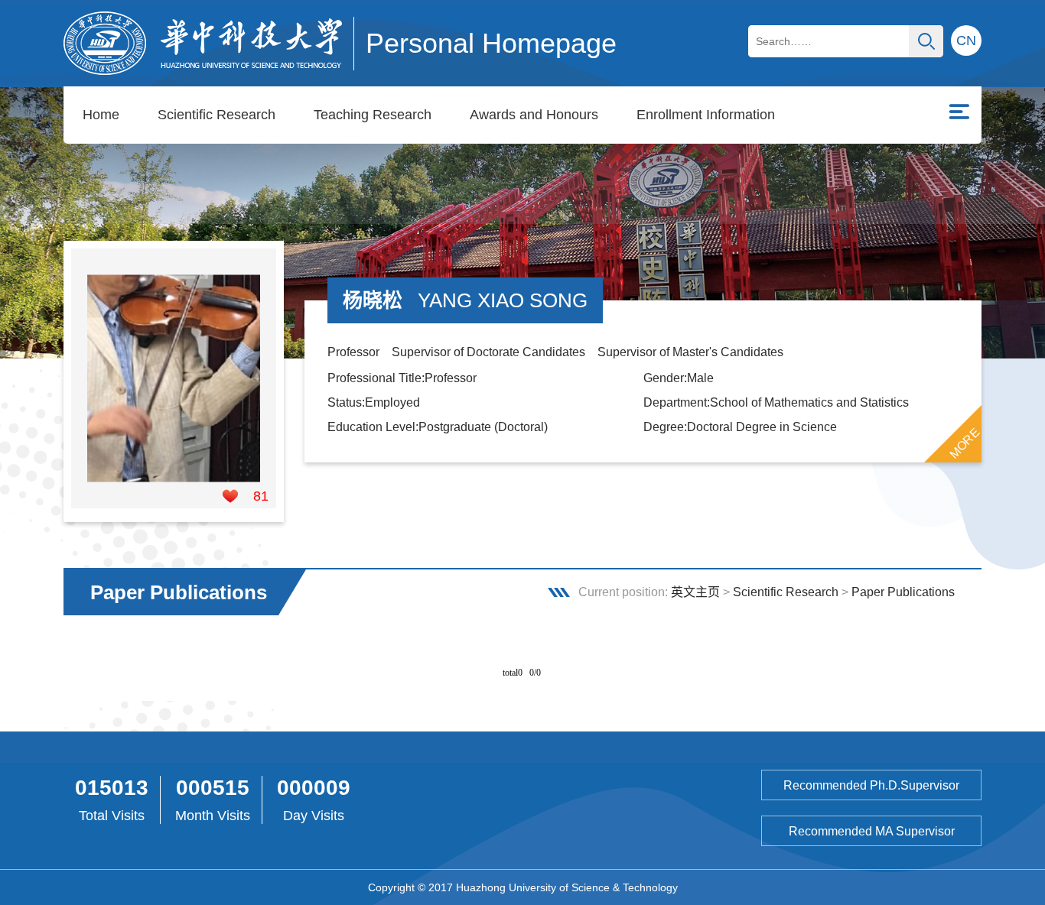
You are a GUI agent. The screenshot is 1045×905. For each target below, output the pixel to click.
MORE (964, 442)
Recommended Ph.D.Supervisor (871, 785)
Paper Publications (903, 591)
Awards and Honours (534, 114)
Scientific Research (216, 114)
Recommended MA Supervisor (872, 831)
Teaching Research (372, 114)
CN (966, 40)
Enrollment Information (705, 114)
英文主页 (695, 591)
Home (101, 114)
